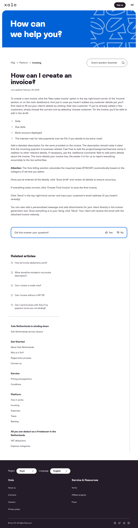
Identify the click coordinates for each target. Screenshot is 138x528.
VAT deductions (18, 440)
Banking (15, 421)
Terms (74, 488)
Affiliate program (79, 495)
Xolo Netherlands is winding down (30, 326)
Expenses (15, 410)
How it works (17, 400)
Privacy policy (14, 509)
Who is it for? (17, 352)
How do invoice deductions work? (31, 263)
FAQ (13, 62)
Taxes (13, 416)
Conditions (16, 384)
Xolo (10, 5)
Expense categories (20, 446)
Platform (16, 394)
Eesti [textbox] (22, 471)
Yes (111, 232)
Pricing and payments (21, 379)
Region (11, 471)
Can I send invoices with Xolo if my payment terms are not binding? (31, 306)
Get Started (18, 341)
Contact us (16, 363)
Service (15, 373)
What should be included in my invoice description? (33, 274)
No (122, 232)
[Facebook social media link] (124, 523)
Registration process (21, 358)
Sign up (120, 5)
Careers (11, 502)
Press (74, 502)
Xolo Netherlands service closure (27, 331)
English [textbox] (57, 471)
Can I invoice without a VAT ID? (29, 295)
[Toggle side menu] (130, 5)
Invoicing (15, 405)
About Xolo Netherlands (22, 347)
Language (44, 471)
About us (12, 488)
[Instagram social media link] (115, 523)
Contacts (12, 495)
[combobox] (26, 471)
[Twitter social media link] (119, 523)
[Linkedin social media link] (128, 523)
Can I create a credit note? (28, 285)
